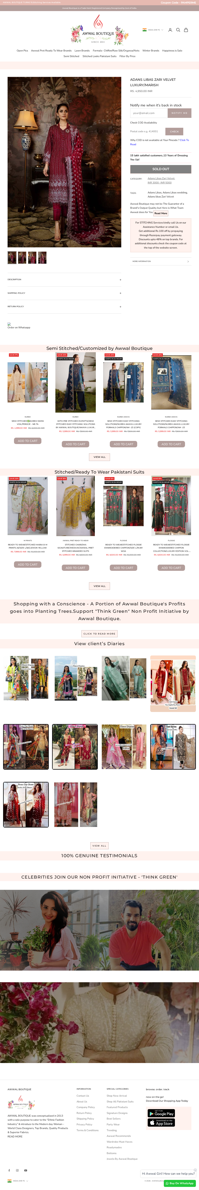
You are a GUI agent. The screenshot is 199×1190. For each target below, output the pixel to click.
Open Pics (22, 50)
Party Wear (113, 1124)
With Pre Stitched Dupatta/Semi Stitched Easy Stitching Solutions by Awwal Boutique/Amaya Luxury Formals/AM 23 (75, 424)
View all (100, 456)
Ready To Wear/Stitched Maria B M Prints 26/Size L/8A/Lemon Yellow (27, 546)
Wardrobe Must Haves (119, 1142)
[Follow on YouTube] (25, 1170)
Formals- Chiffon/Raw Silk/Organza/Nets (116, 50)
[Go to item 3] (32, 257)
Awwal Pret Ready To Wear (75, 541)
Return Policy (84, 1113)
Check (174, 131)
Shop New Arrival (117, 1096)
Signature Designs (117, 1113)
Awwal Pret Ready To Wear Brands (51, 50)
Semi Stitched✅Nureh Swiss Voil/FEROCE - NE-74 (28, 422)
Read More (160, 213)
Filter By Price (127, 56)
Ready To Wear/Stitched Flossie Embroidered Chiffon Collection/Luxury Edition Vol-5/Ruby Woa (171, 548)
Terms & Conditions (88, 1130)
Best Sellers (113, 1118)
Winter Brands (150, 50)
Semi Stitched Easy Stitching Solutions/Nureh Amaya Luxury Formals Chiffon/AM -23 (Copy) (123, 424)
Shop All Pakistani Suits (120, 1101)
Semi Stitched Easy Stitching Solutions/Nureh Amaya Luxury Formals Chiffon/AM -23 (171, 424)
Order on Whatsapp (19, 327)
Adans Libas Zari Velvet (161, 178)
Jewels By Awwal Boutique (122, 1159)
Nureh (28, 417)
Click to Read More (100, 633)
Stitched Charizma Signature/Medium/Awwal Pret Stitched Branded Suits (76, 548)
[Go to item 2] (22, 257)
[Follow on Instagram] (17, 1170)
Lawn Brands (82, 50)
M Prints (28, 541)
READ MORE (15, 1136)
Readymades (114, 1147)
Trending (112, 1130)
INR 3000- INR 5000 (160, 182)
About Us (82, 1101)
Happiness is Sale (172, 50)
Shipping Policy (85, 1118)
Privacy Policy (84, 1124)
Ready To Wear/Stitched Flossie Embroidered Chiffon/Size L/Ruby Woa (123, 548)
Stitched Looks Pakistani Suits (99, 56)
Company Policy (86, 1107)
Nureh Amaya (123, 417)
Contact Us (83, 1096)
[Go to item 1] (12, 257)
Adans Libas (154, 192)
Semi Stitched (71, 56)
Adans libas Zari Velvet (161, 196)
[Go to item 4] (42, 257)
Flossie (123, 541)
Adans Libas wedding (175, 192)
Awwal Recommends (119, 1136)
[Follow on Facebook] (9, 1170)
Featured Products (117, 1107)
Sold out (161, 169)
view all (100, 845)
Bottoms (111, 1153)
